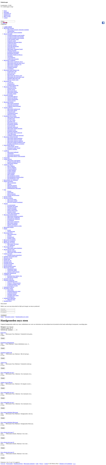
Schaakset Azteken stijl (6, 352)
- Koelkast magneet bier (12, 85)
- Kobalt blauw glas (11, 71)
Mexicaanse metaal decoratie (11, 137)
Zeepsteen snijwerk (8, 278)
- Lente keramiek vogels (13, 39)
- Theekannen (10, 153)
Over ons (3, 463)
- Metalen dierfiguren (12, 187)
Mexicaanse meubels (9, 28)
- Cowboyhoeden (11, 205)
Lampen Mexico (8, 159)
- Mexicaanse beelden (12, 123)
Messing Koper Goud (9, 249)
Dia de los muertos (8, 198)
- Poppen (9, 191)
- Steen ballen (10, 290)
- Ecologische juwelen (12, 285)
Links (37, 463)
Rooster (11, 327)
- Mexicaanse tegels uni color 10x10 (16, 63)
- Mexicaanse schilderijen (13, 221)
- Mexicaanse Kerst (11, 234)
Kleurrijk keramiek (8, 95)
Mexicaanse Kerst (8, 233)
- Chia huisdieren (11, 57)
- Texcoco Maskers (11, 167)
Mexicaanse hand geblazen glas (11, 70)
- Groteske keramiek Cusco (13, 284)
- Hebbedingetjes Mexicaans (14, 188)
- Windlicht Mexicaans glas (13, 78)
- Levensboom (10, 220)
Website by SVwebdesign (65, 463)
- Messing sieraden (11, 251)
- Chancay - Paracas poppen (14, 283)
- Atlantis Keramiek (11, 50)
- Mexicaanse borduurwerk (13, 109)
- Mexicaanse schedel (12, 201)
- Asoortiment (10, 68)
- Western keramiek (11, 207)
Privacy (41, 463)
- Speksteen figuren (11, 294)
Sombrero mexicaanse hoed (10, 256)
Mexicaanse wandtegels (9, 60)
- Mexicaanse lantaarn (12, 163)
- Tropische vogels (11, 41)
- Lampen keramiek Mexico (13, 162)
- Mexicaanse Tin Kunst (13, 244)
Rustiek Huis (7, 259)
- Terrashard (10, 56)
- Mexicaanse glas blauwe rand (14, 75)
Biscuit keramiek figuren (10, 266)
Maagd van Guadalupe (9, 241)
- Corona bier (10, 82)
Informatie (6, 12)
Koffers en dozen (8, 253)
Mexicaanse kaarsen (9, 227)
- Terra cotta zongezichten (13, 213)
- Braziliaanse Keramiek (13, 53)
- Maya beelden (10, 174)
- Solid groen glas (11, 73)
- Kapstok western (11, 212)
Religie (5, 228)
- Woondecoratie (11, 231)
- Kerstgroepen (10, 237)
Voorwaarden (9, 463)
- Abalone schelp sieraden (13, 271)
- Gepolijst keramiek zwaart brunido (15, 35)
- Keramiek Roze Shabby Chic (14, 276)
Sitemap (74, 463)
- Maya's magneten (11, 182)
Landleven (6, 150)
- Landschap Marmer (12, 292)
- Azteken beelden (11, 171)
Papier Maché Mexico (9, 145)
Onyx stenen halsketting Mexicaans (9, 412)
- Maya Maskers (11, 166)
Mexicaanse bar (7, 81)
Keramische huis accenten (10, 116)
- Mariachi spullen (11, 114)
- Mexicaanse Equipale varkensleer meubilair (18, 29)
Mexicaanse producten (29, 463)
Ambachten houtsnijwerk (10, 273)
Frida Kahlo (7, 157)
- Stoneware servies (11, 88)
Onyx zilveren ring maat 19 (7, 452)
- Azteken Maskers (11, 170)
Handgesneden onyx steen (22, 316)
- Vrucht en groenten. (12, 149)
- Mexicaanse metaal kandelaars (14, 138)
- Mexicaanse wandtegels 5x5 (14, 64)
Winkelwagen (7, 15)
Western (6, 203)
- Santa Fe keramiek (12, 209)
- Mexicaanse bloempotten (13, 117)
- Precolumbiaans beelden (13, 175)
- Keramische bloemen (12, 124)
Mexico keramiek (8, 34)
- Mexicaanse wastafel (12, 66)
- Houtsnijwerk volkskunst (13, 219)
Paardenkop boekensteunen (7, 342)
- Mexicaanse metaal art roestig (14, 139)
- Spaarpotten (10, 192)
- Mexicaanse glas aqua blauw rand (15, 77)
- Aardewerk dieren (11, 43)
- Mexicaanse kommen (12, 92)
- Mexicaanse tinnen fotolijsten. (14, 248)
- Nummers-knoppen (12, 67)
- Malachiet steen (11, 299)
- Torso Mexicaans (11, 134)
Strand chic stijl (7, 260)
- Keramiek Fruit (11, 121)
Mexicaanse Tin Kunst (9, 242)
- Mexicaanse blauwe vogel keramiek (16, 156)
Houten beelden (7, 196)
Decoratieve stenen (8, 288)
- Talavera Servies (11, 100)
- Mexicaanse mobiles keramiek (14, 128)
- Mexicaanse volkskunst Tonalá (15, 49)
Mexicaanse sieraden (9, 267)
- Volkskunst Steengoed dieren (14, 42)
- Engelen (9, 235)
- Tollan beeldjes (11, 173)
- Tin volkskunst (11, 245)
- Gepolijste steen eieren (13, 295)
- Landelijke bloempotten (13, 52)
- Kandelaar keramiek (12, 131)
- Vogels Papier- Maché (12, 146)
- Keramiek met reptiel (12, 206)
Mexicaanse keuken (8, 102)
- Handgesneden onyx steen (13, 291)
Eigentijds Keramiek (9, 263)
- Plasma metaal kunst (12, 210)
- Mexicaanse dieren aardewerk (14, 132)
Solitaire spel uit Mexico (6, 382)
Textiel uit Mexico (8, 107)
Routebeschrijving (18, 463)
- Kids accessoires (11, 194)
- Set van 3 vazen (11, 120)
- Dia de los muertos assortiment (15, 202)
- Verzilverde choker (12, 270)
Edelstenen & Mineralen (10, 298)
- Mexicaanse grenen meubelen (14, 32)
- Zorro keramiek (11, 125)
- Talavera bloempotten (12, 99)
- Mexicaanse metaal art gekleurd (15, 141)
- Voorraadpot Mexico (12, 96)
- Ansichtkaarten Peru (12, 281)
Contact (6, 17)
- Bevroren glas (10, 74)
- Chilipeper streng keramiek (14, 106)
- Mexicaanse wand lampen (13, 160)
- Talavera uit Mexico (12, 98)
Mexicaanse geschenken (10, 239)
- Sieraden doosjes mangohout (14, 255)
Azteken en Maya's (8, 164)
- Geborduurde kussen (12, 113)
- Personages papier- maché (13, 148)
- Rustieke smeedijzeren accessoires (15, 143)
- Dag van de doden (12, 199)
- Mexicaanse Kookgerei (13, 103)
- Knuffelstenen (10, 297)
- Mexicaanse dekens (12, 110)
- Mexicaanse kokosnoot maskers (15, 216)
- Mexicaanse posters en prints (14, 226)
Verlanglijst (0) (7, 13)
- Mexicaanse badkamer (12, 152)
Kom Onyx (3, 332)
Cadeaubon (8, 27)
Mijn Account (7, 16)
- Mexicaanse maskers (12, 223)
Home (5, 10)
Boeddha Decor (7, 301)
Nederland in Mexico (9, 287)
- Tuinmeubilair (10, 31)
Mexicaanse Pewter (8, 246)
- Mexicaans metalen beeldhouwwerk (16, 142)
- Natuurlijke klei (11, 47)
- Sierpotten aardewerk (12, 127)
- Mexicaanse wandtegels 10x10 (15, 61)
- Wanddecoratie (11, 118)
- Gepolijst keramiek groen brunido (15, 38)
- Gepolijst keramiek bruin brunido (15, 36)
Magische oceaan (8, 258)
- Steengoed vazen (11, 130)
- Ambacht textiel (11, 111)
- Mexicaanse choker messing (14, 252)
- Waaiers (9, 184)
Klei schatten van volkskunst (11, 180)
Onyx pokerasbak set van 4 (7, 372)
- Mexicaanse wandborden (13, 217)
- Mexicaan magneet (12, 185)
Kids (5, 189)
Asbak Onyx (4, 362)
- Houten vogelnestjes (12, 224)
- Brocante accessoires (12, 277)
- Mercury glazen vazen (12, 79)
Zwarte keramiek (8, 265)
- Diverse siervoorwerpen (13, 195)
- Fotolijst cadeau (11, 238)
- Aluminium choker (12, 269)
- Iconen (9, 230)
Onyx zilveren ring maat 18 (7, 442)
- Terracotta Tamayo (12, 45)
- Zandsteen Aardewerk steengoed (15, 135)
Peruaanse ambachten (9, 280)
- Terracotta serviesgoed (12, 105)
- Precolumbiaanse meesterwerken (15, 177)
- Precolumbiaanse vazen (13, 178)
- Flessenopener (11, 84)
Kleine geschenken (8, 181)
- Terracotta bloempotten (13, 46)
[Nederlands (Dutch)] (4, 22)
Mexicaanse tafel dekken (10, 86)
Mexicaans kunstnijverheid (10, 214)
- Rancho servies (11, 89)
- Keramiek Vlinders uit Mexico (14, 54)
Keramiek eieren (8, 262)
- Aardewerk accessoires (13, 59)
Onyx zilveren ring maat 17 (7, 432)
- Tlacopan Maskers (12, 169)
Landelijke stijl (7, 274)
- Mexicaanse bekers (12, 91)
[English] (6, 22)
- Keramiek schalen (11, 93)
